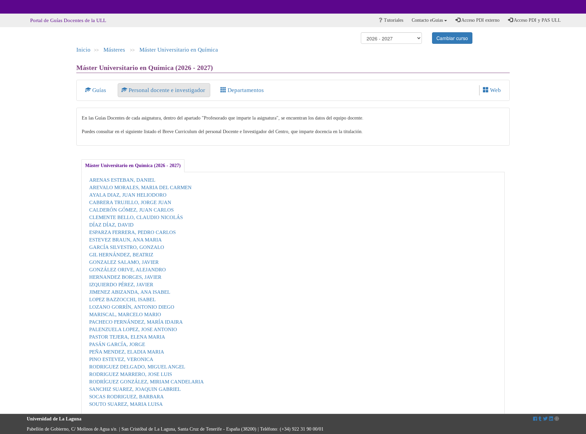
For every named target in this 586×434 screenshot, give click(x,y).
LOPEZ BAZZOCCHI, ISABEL (122, 299)
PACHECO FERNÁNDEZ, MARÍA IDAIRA (136, 322)
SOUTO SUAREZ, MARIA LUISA (126, 404)
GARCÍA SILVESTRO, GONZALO (126, 247)
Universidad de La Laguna (45, 7)
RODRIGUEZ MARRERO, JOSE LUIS (130, 374)
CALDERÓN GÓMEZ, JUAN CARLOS (131, 210)
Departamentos (245, 90)
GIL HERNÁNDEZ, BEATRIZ (121, 254)
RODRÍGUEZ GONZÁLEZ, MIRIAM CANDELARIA (146, 381)
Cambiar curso (452, 38)
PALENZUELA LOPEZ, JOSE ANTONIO (133, 329)
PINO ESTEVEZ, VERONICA (121, 359)
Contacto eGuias (428, 20)
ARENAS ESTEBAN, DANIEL (122, 180)
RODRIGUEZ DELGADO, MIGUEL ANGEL (137, 366)
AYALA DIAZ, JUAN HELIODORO (128, 195)
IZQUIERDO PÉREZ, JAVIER (121, 284)
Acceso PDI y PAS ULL (537, 20)
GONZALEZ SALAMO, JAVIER (124, 262)
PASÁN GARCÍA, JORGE (117, 344)
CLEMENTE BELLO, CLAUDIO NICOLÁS (136, 217)
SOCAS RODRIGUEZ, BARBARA (126, 396)
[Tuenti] (540, 418)
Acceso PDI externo (480, 20)
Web (495, 90)
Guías (99, 90)
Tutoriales (393, 20)
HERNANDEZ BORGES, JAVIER (125, 277)
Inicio (83, 50)
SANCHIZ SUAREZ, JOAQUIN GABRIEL (135, 389)
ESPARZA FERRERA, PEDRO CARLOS (132, 232)
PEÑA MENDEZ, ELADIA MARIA (126, 352)
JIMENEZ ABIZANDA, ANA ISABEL (129, 292)
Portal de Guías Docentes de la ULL (68, 20)
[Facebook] (535, 418)
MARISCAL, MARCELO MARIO (125, 314)
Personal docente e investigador (167, 90)
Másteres (114, 50)
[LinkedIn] (551, 418)
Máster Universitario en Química (178, 50)
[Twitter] (545, 418)
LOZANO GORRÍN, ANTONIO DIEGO (131, 307)
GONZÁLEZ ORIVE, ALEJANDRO (127, 269)
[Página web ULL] (556, 418)
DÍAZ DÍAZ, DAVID (111, 225)
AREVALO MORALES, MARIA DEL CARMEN (140, 187)
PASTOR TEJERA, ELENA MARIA (127, 337)
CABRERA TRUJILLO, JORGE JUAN (130, 202)
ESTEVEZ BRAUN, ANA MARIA (125, 239)
